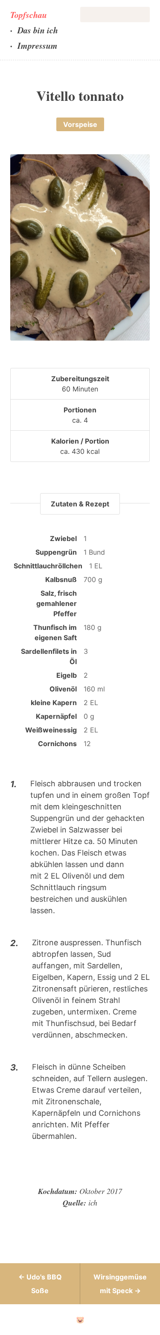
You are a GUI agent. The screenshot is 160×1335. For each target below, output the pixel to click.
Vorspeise (80, 124)
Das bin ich (37, 30)
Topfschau (28, 15)
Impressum (37, 45)
